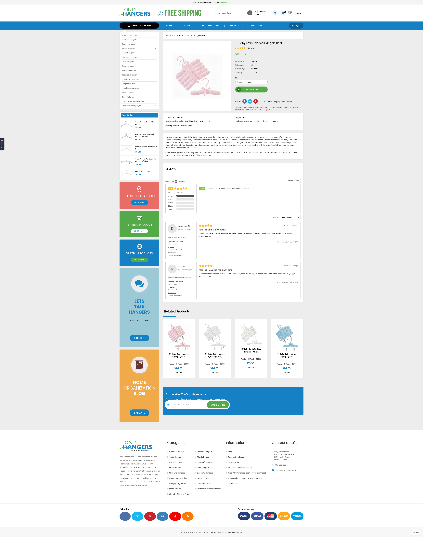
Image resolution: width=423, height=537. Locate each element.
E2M (240, 532)
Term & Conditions (236, 457)
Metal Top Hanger (142, 171)
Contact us (233, 483)
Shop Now (139, 202)
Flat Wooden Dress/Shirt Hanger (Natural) (145, 135)
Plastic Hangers (128, 48)
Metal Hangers (128, 53)
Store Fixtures (128, 97)
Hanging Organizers (130, 88)
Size (237, 78)
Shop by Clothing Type (131, 105)
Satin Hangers (128, 61)
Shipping (168, 125)
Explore (139, 338)
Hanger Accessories (130, 79)
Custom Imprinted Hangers (133, 101)
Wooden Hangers (129, 35)
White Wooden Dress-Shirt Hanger (146, 147)
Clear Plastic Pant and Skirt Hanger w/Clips (146, 160)
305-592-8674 (281, 465)
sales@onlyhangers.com (285, 470)
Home (168, 35)
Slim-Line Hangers (129, 70)
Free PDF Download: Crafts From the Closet (247, 473)
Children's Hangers (130, 57)
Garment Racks (128, 92)
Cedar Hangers (128, 44)
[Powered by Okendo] (175, 181)
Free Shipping (233, 462)
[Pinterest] (255, 101)
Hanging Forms (128, 83)
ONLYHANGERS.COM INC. (199, 532)
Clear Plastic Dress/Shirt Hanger (145, 123)
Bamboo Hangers (129, 39)
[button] (244, 48)
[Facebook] (244, 101)
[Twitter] (250, 101)
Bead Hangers (128, 66)
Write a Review (293, 181)
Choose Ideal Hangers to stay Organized (245, 478)
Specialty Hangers (130, 75)
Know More (224, 2)
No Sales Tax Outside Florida (240, 467)
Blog (230, 451)
